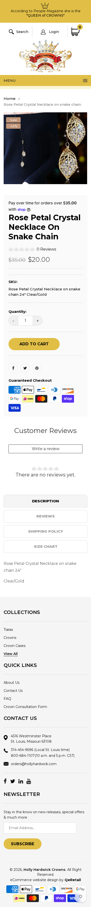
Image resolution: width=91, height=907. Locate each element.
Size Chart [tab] (46, 546)
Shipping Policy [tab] (45, 531)
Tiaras (8, 629)
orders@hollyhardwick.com (34, 764)
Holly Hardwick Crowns (45, 869)
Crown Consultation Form (25, 707)
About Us (11, 682)
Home (10, 98)
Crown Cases (14, 645)
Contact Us (13, 690)
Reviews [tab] (45, 516)
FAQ (7, 698)
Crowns (10, 637)
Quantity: (17, 311)
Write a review (45, 448)
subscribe (22, 844)
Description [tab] (45, 501)
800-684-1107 (42, 755)
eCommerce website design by (45, 880)
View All (11, 654)
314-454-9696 (40, 750)
